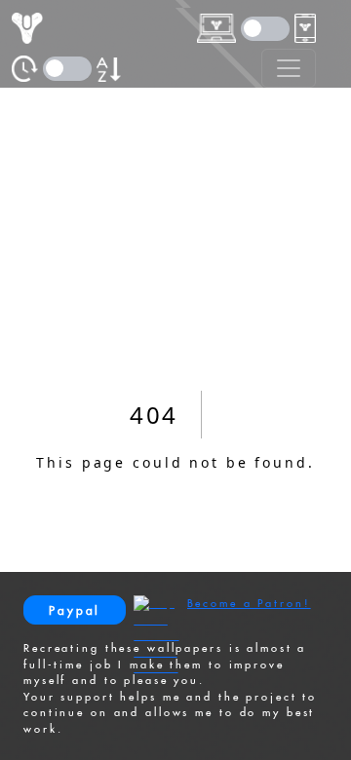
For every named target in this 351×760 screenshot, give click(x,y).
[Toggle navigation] (288, 68)
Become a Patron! (249, 603)
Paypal (74, 610)
